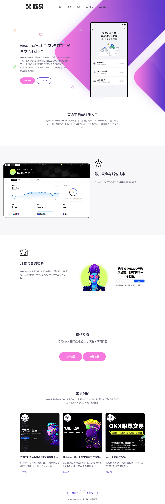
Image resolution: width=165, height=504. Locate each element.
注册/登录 (103, 7)
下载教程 (23, 472)
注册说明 (66, 472)
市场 (69, 7)
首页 (60, 7)
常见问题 (109, 472)
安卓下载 (89, 7)
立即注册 (44, 80)
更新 (78, 7)
